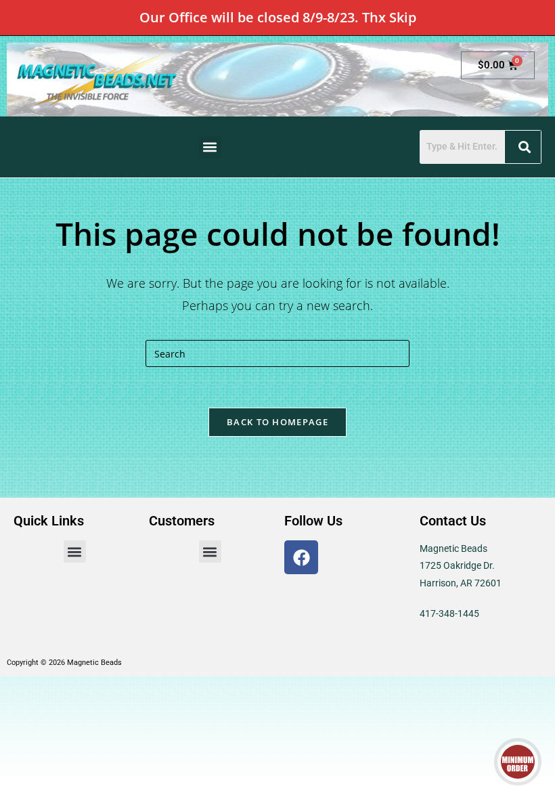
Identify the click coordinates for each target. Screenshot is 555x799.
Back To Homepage (277, 422)
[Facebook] (301, 557)
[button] (210, 147)
